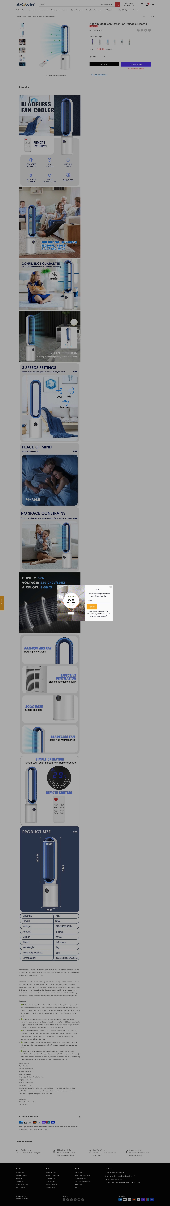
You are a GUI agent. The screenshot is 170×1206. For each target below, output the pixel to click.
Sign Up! (92, 606)
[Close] (110, 587)
